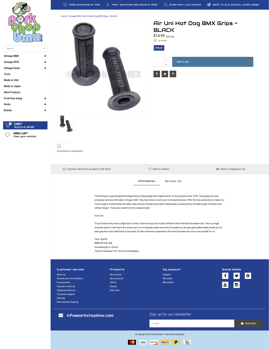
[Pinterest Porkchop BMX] (248, 276)
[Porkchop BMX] (25, 22)
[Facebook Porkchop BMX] (225, 276)
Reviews (173, 181)
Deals (7, 104)
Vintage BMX (11, 56)
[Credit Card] (187, 342)
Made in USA (11, 80)
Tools (7, 74)
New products (116, 278)
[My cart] (7, 126)
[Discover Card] (154, 342)
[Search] (44, 48)
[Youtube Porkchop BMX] (225, 285)
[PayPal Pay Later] (176, 342)
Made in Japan (12, 86)
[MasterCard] (132, 342)
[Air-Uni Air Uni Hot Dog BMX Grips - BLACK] (103, 66)
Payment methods (66, 286)
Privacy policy (63, 282)
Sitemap (61, 298)
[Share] (156, 74)
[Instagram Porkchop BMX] (237, 285)
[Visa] (143, 342)
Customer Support (66, 294)
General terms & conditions (70, 278)
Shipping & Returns (66, 290)
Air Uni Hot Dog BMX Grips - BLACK (100, 16)
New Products (12, 92)
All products (116, 274)
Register (167, 274)
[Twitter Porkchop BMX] (237, 276)
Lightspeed (179, 334)
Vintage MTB (11, 62)
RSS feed (114, 290)
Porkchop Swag (13, 98)
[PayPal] (165, 342)
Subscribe (250, 323)
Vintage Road (11, 68)
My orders (168, 278)
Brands (8, 110)
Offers (113, 282)
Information (146, 181)
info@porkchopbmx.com (90, 315)
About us (61, 274)
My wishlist (168, 282)
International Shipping (67, 302)
